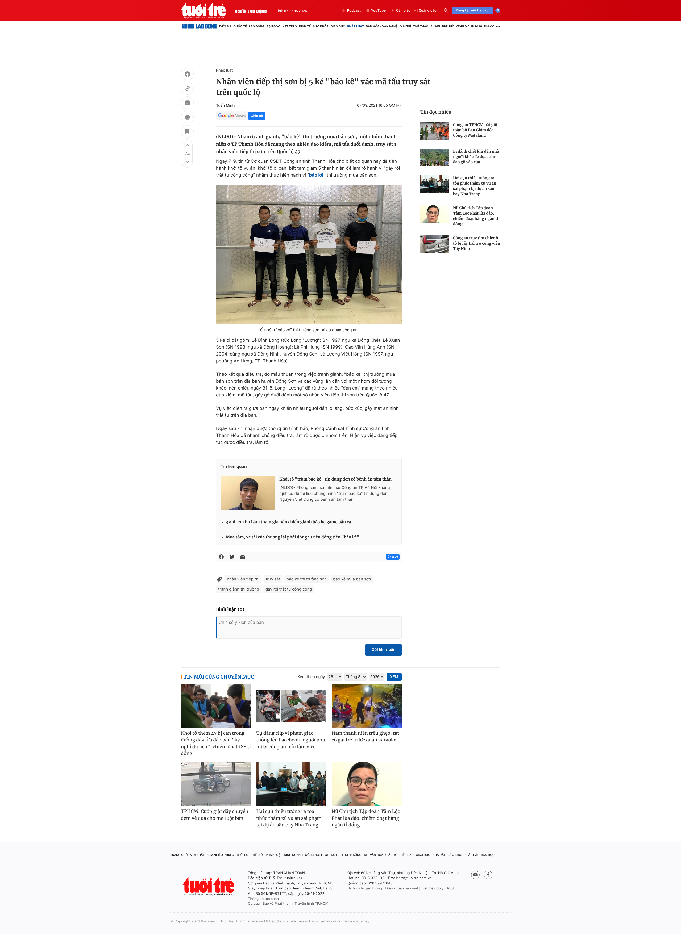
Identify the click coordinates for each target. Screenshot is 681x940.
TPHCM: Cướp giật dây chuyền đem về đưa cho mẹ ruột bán (214, 814)
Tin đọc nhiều (435, 112)
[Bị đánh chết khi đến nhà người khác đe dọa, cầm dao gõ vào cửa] (434, 157)
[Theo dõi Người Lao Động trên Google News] (232, 115)
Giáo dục (338, 26)
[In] (187, 118)
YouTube (378, 11)
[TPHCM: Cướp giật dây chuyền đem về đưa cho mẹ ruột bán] (216, 784)
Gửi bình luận (383, 649)
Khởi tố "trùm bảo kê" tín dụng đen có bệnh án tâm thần (335, 479)
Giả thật (472, 855)
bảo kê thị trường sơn (306, 579)
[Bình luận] (187, 103)
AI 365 (435, 26)
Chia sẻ (257, 116)
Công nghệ (314, 855)
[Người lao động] (251, 10)
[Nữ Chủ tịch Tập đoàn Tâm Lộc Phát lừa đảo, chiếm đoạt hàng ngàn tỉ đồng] (434, 214)
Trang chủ (179, 855)
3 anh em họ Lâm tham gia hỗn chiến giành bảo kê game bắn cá (288, 522)
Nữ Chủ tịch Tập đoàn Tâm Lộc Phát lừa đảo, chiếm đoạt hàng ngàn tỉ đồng (475, 216)
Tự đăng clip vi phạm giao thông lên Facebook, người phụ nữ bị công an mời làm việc (290, 740)
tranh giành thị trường (238, 589)
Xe (327, 855)
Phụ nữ (448, 26)
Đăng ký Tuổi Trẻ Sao (472, 10)
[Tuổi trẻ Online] (209, 886)
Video (229, 855)
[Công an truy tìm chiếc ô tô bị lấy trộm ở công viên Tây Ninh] (434, 244)
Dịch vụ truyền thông (364, 888)
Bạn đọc (273, 26)
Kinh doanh (293, 855)
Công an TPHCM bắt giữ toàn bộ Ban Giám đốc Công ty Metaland (475, 130)
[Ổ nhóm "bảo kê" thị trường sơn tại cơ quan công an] (309, 254)
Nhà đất (439, 855)
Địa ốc (489, 26)
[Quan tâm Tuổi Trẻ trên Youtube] (475, 875)
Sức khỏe (320, 26)
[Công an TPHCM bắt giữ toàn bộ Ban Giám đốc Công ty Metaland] (434, 131)
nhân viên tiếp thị (243, 579)
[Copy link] (187, 89)
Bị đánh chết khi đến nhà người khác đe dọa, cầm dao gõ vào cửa (476, 156)
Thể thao (420, 26)
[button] (187, 145)
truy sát (273, 579)
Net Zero (289, 26)
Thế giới (257, 855)
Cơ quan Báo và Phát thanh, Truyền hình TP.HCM (288, 903)
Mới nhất (197, 855)
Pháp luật (355, 26)
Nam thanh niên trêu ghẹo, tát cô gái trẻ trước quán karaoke (365, 736)
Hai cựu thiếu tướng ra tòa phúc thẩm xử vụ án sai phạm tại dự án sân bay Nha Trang (474, 186)
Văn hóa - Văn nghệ (381, 26)
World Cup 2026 (469, 26)
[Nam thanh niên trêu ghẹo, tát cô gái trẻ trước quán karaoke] (367, 706)
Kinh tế (305, 26)
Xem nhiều (215, 855)
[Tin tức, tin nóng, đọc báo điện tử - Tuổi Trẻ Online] (208, 11)
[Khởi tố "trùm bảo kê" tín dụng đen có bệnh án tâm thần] (248, 493)
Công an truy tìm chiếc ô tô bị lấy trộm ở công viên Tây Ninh (476, 243)
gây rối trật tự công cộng (288, 589)
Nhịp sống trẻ (356, 855)
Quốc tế (240, 26)
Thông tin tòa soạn (263, 899)
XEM (394, 677)
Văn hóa (376, 855)
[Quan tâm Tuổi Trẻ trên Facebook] (488, 875)
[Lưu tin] (187, 132)
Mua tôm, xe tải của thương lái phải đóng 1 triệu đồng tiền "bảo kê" (292, 537)
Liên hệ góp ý (433, 888)
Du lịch (337, 855)
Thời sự (225, 26)
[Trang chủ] (199, 26)
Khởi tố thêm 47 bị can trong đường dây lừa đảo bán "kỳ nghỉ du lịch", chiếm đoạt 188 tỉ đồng (216, 743)
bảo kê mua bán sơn (352, 579)
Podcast (354, 11)
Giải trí (405, 26)
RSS (450, 888)
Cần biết (403, 11)
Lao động (257, 26)
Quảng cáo (428, 11)
